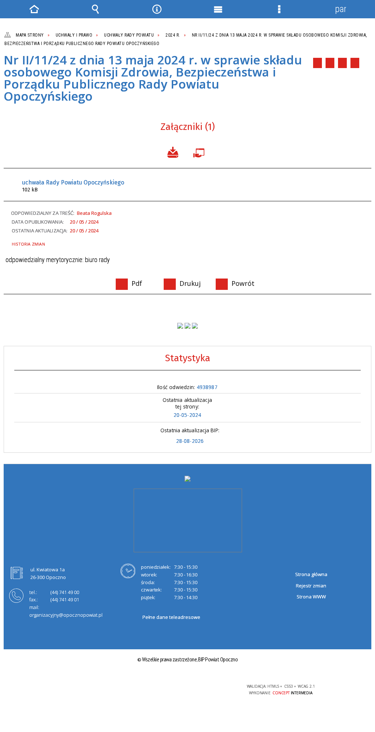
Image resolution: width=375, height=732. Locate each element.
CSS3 (186, 689)
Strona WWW (311, 596)
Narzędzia (156, 9)
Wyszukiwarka (95, 9)
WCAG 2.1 (209, 689)
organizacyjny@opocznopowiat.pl (66, 615)
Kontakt (354, 63)
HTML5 (175, 689)
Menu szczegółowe (279, 9)
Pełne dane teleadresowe (171, 617)
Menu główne (218, 9)
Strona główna (311, 574)
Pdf (317, 63)
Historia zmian (28, 244)
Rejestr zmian (311, 585)
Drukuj (330, 63)
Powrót (342, 63)
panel (340, 9)
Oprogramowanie (200, 151)
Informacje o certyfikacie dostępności (93, 691)
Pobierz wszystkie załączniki (173, 151)
